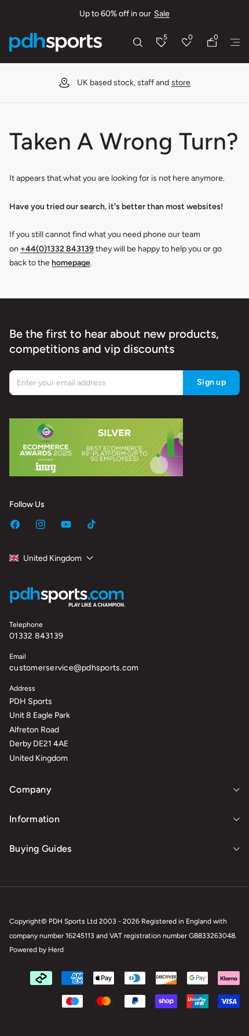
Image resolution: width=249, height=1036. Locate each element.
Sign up (211, 382)
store (181, 82)
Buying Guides (40, 848)
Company (30, 789)
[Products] (235, 42)
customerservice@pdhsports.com (73, 668)
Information (34, 819)
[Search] (137, 42)
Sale (162, 14)
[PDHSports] (55, 42)
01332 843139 (36, 636)
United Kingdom (52, 558)
